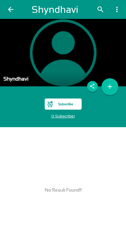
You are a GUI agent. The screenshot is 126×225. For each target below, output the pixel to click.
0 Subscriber (63, 116)
